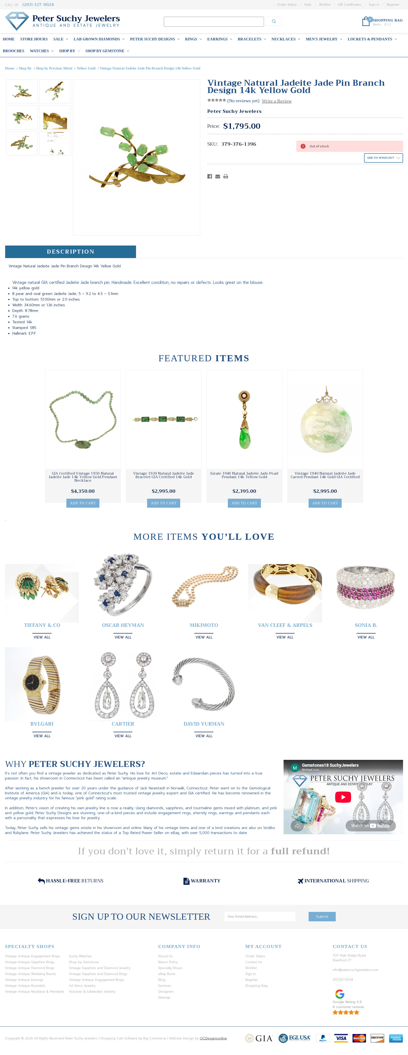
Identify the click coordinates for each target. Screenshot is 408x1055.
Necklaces (284, 39)
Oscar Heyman (123, 625)
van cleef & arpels (285, 625)
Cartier (123, 724)
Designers (166, 991)
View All (42, 637)
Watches (39, 51)
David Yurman (204, 724)
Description (71, 252)
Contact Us (253, 962)
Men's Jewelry (322, 39)
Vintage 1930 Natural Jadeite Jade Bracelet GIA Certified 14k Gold (163, 475)
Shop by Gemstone (104, 51)
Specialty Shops (170, 968)
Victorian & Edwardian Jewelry (92, 991)
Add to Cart (83, 503)
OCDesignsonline (213, 1038)
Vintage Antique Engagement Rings (32, 956)
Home (9, 39)
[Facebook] (209, 176)
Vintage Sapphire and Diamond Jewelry (99, 968)
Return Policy (168, 962)
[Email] (217, 176)
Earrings (217, 39)
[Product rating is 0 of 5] (216, 100)
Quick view (82, 420)
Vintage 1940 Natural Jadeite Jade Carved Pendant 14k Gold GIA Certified (325, 475)
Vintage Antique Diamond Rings (29, 968)
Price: (213, 126)
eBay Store (166, 974)
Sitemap (164, 997)
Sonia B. (366, 625)
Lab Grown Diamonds (97, 39)
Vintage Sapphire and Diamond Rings (98, 974)
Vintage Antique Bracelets (25, 985)
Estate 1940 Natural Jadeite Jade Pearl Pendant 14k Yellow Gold (244, 475)
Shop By (67, 51)
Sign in (374, 4)
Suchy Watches (80, 956)
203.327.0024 (343, 979)
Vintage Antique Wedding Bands (30, 974)
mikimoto (204, 625)
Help (307, 4)
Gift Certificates (349, 4)
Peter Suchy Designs (152, 39)
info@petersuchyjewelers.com (355, 970)
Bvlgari (42, 724)
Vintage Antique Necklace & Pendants (34, 991)
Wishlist (324, 4)
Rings (191, 39)
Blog (161, 980)
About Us (165, 956)
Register (393, 4)
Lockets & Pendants (370, 39)
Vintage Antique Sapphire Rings (30, 962)
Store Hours (34, 39)
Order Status (287, 4)
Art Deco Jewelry (82, 985)
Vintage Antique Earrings (24, 980)
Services (164, 985)
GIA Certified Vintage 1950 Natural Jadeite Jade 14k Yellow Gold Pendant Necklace (83, 477)
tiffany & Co (42, 625)
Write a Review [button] (277, 100)
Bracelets (249, 39)
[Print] (225, 176)
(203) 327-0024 (38, 4)
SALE (58, 39)
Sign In (250, 974)
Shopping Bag (256, 985)
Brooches (13, 51)
